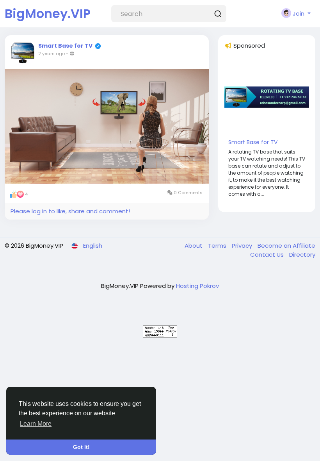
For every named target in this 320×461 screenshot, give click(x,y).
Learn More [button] (36, 423)
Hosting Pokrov (197, 286)
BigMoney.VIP (48, 13)
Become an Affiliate (286, 245)
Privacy (243, 245)
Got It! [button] (81, 447)
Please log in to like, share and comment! (70, 211)
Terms (218, 245)
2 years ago (51, 53)
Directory (302, 254)
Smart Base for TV (65, 46)
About (194, 245)
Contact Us (267, 254)
